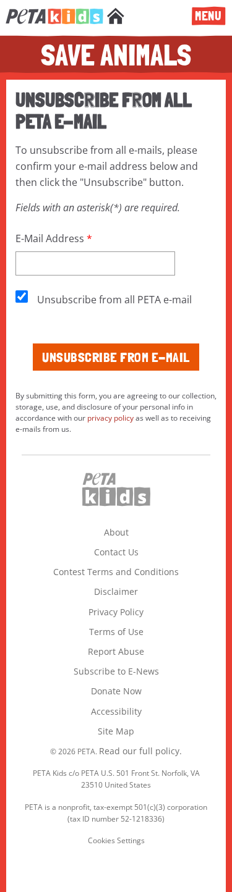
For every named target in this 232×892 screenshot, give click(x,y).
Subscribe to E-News (116, 671)
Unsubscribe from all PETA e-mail (114, 299)
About (116, 532)
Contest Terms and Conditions (116, 572)
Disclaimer (116, 591)
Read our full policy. (140, 751)
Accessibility (116, 711)
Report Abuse (116, 651)
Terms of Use (116, 631)
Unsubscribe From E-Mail (116, 357)
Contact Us (116, 552)
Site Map (116, 731)
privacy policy (110, 418)
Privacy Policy (116, 612)
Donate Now (116, 691)
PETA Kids (54, 22)
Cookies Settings (116, 840)
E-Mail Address (49, 238)
